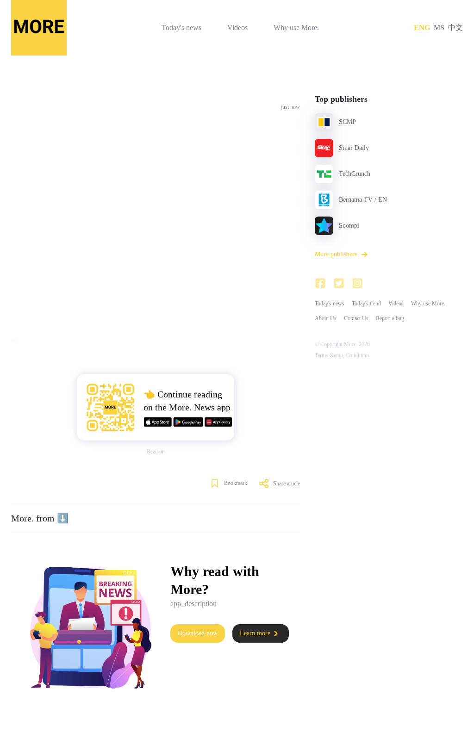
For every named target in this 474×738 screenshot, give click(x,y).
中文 (455, 27)
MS (439, 27)
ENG (422, 27)
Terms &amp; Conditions (342, 355)
